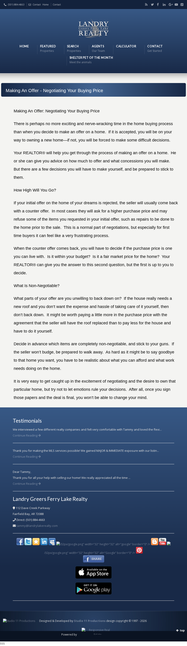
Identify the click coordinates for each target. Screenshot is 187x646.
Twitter (151, 4)
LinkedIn (163, 4)
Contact (37, 4)
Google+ (169, 4)
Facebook (157, 4)
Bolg (145, 4)
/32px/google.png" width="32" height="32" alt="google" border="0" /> (105, 544)
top (182, 630)
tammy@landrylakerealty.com (37, 526)
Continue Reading (25, 435)
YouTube (175, 4)
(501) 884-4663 (16, 4)
